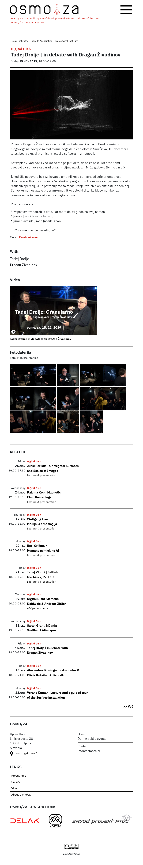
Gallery (15, 782)
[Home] (47, 10)
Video (14, 788)
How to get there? (25, 753)
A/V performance (37, 608)
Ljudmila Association (41, 41)
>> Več (128, 706)
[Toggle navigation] (126, 10)
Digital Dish (21, 49)
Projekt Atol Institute (66, 41)
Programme (18, 775)
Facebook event (29, 237)
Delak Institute (19, 41)
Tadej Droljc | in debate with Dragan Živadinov (40, 339)
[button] (21, 375)
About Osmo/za (21, 795)
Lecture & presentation (41, 475)
